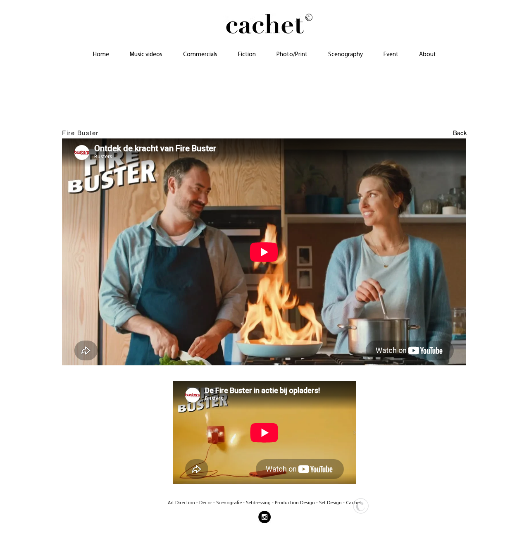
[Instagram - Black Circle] (264, 517)
